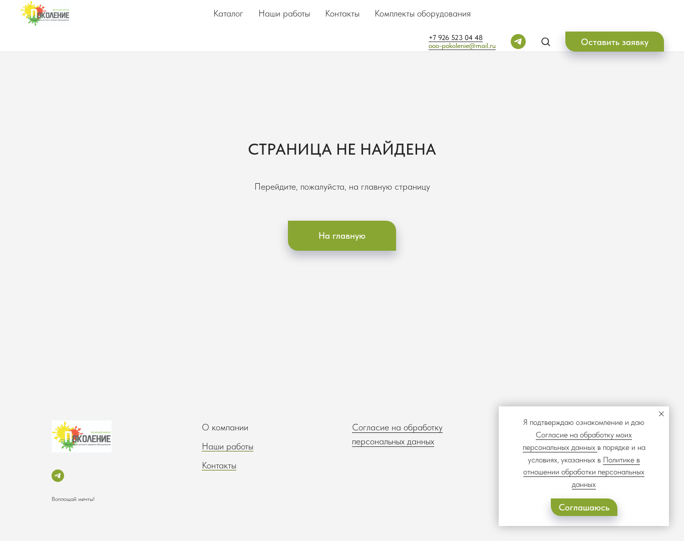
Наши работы (284, 13)
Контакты (342, 13)
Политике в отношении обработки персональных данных (583, 472)
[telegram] (518, 41)
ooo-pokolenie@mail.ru (462, 46)
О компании (225, 427)
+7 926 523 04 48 (456, 38)
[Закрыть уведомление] (661, 414)
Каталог (228, 13)
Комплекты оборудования (423, 13)
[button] (545, 41)
